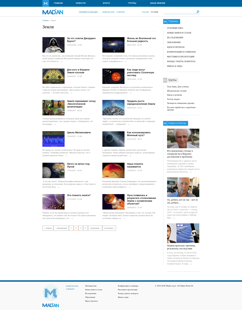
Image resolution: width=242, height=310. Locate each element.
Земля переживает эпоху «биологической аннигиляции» (81, 104)
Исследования (175, 38)
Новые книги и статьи (179, 33)
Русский (154, 12)
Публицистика (175, 28)
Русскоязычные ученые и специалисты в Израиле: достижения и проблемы (180, 154)
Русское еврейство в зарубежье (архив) (181, 108)
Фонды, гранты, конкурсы (181, 61)
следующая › (95, 228)
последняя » (109, 228)
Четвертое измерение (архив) (180, 103)
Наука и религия (174, 95)
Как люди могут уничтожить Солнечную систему (140, 73)
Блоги (106, 3)
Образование (174, 42)
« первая (48, 228)
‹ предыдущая (61, 228)
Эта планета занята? (78, 195)
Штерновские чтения (176, 91)
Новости (81, 3)
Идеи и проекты (175, 47)
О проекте (120, 12)
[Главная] (52, 11)
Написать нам (108, 12)
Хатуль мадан (173, 99)
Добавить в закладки (88, 12)
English (145, 12)
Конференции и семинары (181, 52)
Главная (58, 3)
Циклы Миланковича (79, 133)
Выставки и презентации (180, 57)
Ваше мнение (157, 3)
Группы (132, 3)
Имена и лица (174, 66)
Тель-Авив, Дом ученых (178, 86)
